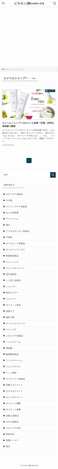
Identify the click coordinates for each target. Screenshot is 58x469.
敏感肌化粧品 (12, 354)
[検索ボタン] (54, 3)
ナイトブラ (11, 330)
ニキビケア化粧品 (14, 336)
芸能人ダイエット (14, 385)
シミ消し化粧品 (13, 280)
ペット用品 (11, 373)
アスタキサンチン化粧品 (17, 231)
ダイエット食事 (13, 409)
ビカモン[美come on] (29, 3)
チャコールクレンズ (15, 323)
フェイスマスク (13, 366)
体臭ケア (10, 311)
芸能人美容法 (12, 416)
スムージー (11, 299)
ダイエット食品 (13, 305)
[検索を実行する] (53, 175)
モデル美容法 (12, 422)
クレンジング (12, 262)
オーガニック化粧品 (15, 243)
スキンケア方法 (13, 428)
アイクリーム (12, 219)
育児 (8, 446)
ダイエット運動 (13, 403)
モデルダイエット (14, 391)
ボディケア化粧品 (14, 194)
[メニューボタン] (3, 3)
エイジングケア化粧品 (16, 206)
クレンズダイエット (15, 268)
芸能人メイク (12, 440)
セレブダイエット (14, 397)
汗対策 (9, 237)
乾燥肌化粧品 (12, 256)
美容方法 (10, 434)
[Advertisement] (29, 37)
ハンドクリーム (13, 342)
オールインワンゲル (15, 249)
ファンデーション (14, 360)
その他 (9, 200)
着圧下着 (10, 317)
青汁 (8, 225)
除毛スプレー (12, 293)
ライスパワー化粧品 (15, 379)
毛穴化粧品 (11, 274)
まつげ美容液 (12, 213)
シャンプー (11, 286)
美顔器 (9, 348)
